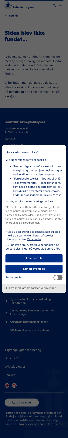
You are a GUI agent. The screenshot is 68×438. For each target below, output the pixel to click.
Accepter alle (34, 258)
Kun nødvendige (34, 268)
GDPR (55, 248)
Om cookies (34, 239)
